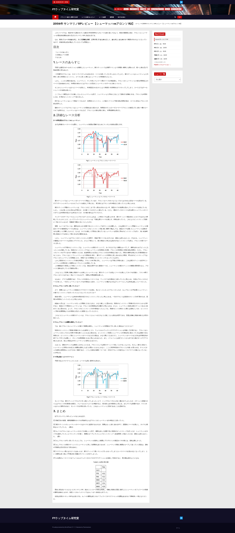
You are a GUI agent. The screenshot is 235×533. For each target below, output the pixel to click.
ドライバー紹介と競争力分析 (69, 17)
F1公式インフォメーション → (162, 65)
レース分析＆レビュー (88, 17)
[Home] (55, 17)
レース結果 (143, 9)
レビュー (126, 9)
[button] (175, 17)
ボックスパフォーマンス (157, 9)
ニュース (167, 9)
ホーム (137, 24)
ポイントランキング (176, 9)
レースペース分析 (134, 9)
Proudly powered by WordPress (62, 527)
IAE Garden (121, 17)
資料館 (112, 17)
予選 (149, 9)
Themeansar (87, 527)
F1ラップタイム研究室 (65, 9)
